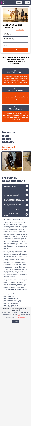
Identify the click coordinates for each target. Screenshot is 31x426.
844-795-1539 (20, 30)
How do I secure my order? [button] (11, 210)
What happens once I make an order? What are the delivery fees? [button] (13, 200)
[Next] (28, 148)
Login (27, 2)
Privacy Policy (17, 316)
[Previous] (25, 148)
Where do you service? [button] (9, 186)
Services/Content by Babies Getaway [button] (11, 214)
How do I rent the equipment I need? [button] (13, 190)
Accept (16, 321)
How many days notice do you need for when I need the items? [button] (13, 194)
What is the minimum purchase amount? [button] (12, 205)
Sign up (19, 2)
